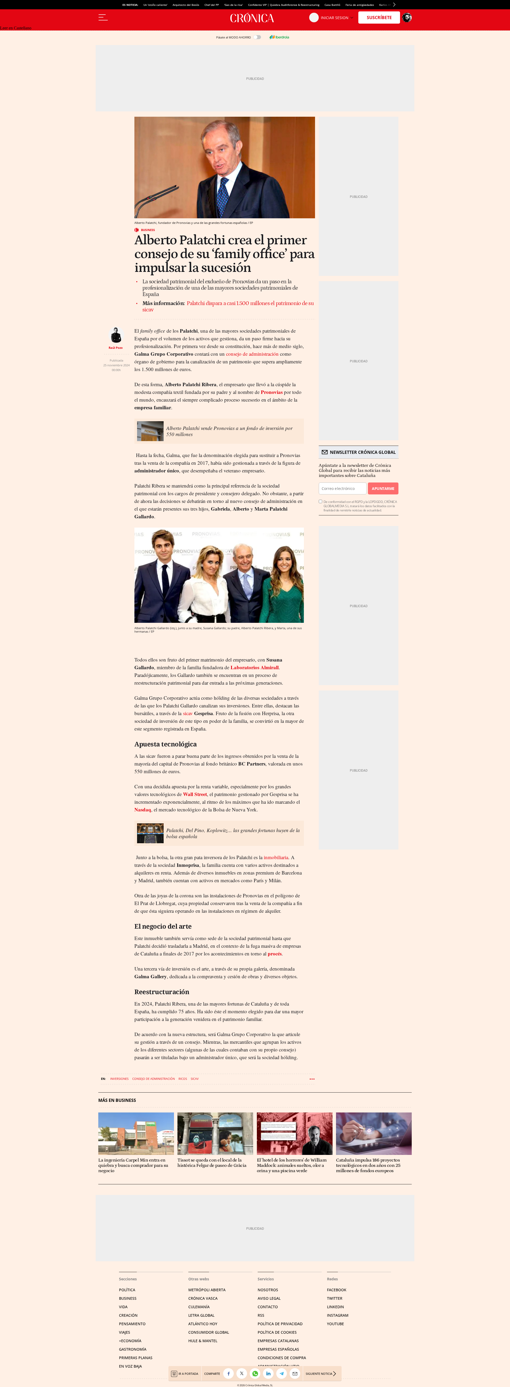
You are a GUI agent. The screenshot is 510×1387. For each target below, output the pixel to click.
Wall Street (195, 794)
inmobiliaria (276, 857)
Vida (123, 1306)
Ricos (182, 1079)
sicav (188, 713)
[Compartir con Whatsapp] (256, 1373)
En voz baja (130, 1366)
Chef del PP (212, 4)
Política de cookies (277, 1332)
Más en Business (117, 1100)
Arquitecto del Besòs (186, 4)
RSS (261, 1315)
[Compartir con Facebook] (229, 1373)
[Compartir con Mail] (296, 1373)
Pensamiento (132, 1323)
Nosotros (268, 1289)
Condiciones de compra (282, 1357)
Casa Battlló (332, 4)
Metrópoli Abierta (207, 1289)
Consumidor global (208, 1332)
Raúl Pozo (116, 348)
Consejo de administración (153, 1079)
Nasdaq (142, 809)
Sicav (195, 1079)
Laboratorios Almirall (255, 667)
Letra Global (201, 1315)
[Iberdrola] (279, 37)
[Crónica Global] (255, 17)
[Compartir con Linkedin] (269, 1373)
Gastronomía (132, 1349)
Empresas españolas (278, 1349)
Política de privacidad (280, 1323)
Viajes (124, 1332)
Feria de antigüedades (360, 4)
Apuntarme (383, 488)
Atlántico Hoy (202, 1323)
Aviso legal (269, 1298)
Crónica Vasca (203, 1298)
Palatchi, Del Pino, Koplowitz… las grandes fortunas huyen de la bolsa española (233, 833)
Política (127, 1289)
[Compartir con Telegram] (283, 1373)
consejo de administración (252, 353)
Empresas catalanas (278, 1340)
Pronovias (272, 391)
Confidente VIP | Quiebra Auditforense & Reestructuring (283, 4)
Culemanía (199, 1306)
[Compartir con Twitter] (243, 1373)
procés (275, 953)
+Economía (130, 1340)
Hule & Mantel (202, 1340)
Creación (128, 1315)
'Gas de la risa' (233, 4)
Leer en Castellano (15, 28)
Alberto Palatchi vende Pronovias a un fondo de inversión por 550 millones (229, 431)
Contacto (268, 1306)
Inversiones (119, 1079)
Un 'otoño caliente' (155, 4)
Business (148, 230)
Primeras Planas (135, 1357)
